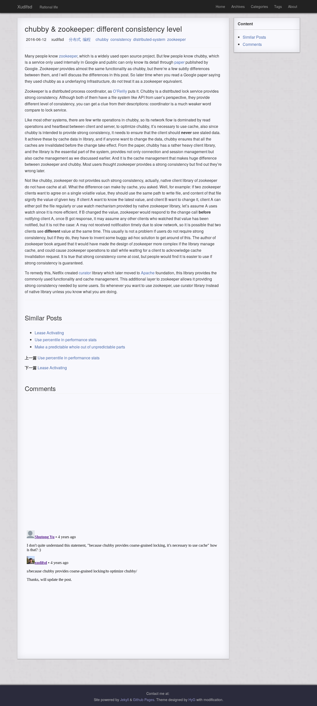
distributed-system (149, 39)
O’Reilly (120, 91)
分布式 (75, 39)
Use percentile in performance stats (66, 339)
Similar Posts (254, 37)
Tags (278, 6)
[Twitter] (170, 693)
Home (220, 6)
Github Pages (143, 699)
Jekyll (124, 699)
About (292, 6)
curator (85, 273)
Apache (148, 273)
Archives (238, 6)
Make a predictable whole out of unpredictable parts (80, 347)
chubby (102, 39)
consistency (120, 39)
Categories (259, 6)
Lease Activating (49, 333)
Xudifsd (24, 6)
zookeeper (176, 39)
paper (179, 62)
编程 (87, 39)
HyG (191, 699)
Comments (252, 44)
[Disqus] (123, 462)
